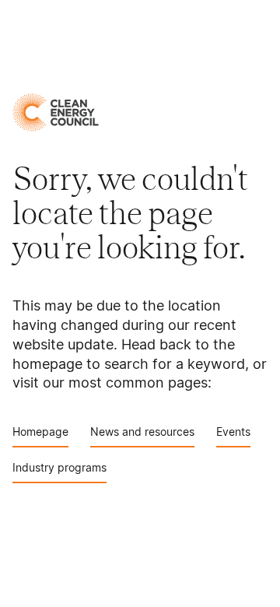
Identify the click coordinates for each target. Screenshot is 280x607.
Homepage (40, 431)
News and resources (142, 431)
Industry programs (59, 467)
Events (233, 431)
